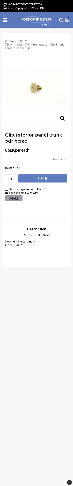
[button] (67, 20)
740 (27, 44)
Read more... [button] (60, 159)
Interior (17, 44)
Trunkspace (39, 44)
